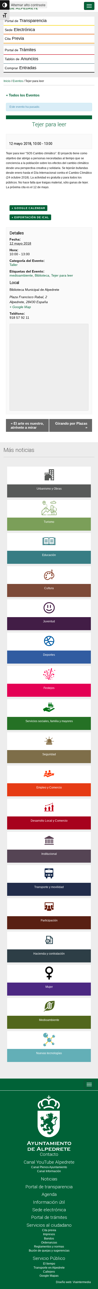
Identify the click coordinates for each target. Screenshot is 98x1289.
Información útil (49, 1202)
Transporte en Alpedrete (49, 1267)
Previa (14, 38)
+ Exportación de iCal (30, 217)
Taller (14, 265)
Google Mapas (49, 1275)
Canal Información (49, 1171)
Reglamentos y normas (49, 1246)
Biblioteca (42, 275)
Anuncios (21, 58)
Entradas (20, 67)
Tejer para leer (62, 275)
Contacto (49, 1154)
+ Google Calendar (28, 208)
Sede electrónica (49, 1209)
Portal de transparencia (49, 1186)
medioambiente (21, 275)
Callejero (49, 1271)
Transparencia (26, 20)
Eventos (18, 81)
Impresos (49, 1234)
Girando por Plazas (71, 425)
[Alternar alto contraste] (5, 5)
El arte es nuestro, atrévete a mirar (27, 425)
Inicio (7, 81)
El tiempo (49, 1263)
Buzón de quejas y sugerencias (49, 1250)
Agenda (49, 1194)
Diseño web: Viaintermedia (73, 1282)
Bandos (49, 1238)
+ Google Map (20, 307)
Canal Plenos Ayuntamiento (49, 1167)
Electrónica (20, 29)
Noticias (49, 1179)
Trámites (20, 49)
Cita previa (49, 1230)
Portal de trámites (49, 1217)
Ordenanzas (49, 1242)
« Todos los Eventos (22, 95)
